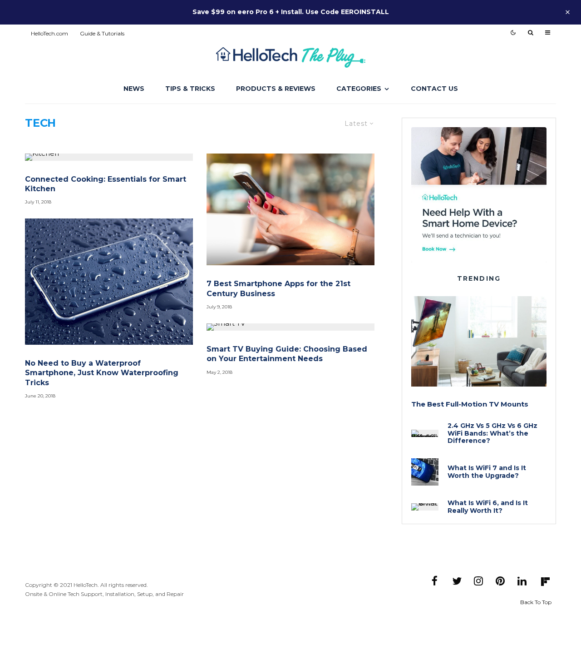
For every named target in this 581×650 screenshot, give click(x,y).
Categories (358, 88)
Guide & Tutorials (102, 33)
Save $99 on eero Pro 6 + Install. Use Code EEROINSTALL (290, 12)
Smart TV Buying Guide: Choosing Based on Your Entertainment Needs (287, 354)
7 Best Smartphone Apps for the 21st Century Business (278, 288)
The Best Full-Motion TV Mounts (469, 404)
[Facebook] (435, 581)
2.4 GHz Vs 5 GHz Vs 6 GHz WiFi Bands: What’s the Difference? (492, 433)
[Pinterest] (500, 581)
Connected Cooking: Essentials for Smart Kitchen (105, 184)
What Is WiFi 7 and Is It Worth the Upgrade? (487, 472)
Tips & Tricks (190, 88)
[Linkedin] (522, 581)
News (133, 88)
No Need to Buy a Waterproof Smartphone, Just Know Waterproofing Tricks (101, 373)
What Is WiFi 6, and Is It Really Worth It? (488, 507)
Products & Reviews (275, 88)
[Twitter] (457, 581)
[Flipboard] (545, 582)
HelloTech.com (49, 33)
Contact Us (434, 88)
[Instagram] (478, 581)
